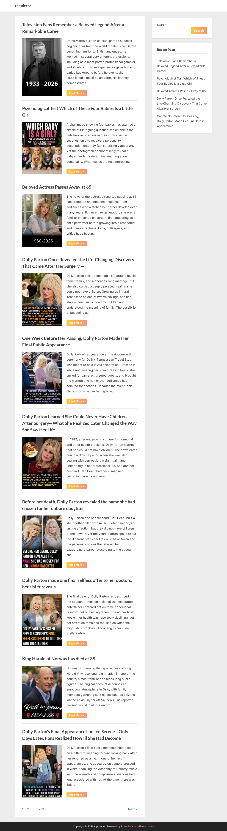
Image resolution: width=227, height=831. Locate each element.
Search (161, 24)
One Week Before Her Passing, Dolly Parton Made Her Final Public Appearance (180, 121)
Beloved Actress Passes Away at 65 (57, 187)
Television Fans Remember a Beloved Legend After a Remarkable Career (181, 66)
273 (41, 809)
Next (131, 809)
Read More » (78, 93)
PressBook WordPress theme (137, 826)
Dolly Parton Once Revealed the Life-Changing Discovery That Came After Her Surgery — (182, 103)
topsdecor (23, 6)
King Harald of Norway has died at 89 (58, 658)
